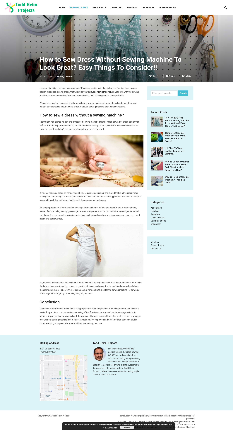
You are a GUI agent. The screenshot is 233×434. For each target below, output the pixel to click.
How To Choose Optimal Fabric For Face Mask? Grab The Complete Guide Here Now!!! (177, 165)
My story (155, 242)
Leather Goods (167, 7)
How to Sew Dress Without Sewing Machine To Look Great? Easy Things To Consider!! (177, 121)
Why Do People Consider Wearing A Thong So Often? (177, 180)
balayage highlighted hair (99, 92)
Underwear (148, 7)
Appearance (99, 7)
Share (172, 76)
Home (62, 7)
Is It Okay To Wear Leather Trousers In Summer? (174, 151)
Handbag (132, 7)
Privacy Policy (157, 245)
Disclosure (156, 248)
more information (111, 427)
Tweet (155, 76)
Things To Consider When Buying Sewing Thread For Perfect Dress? (175, 137)
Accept (127, 427)
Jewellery (117, 7)
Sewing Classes (79, 7)
